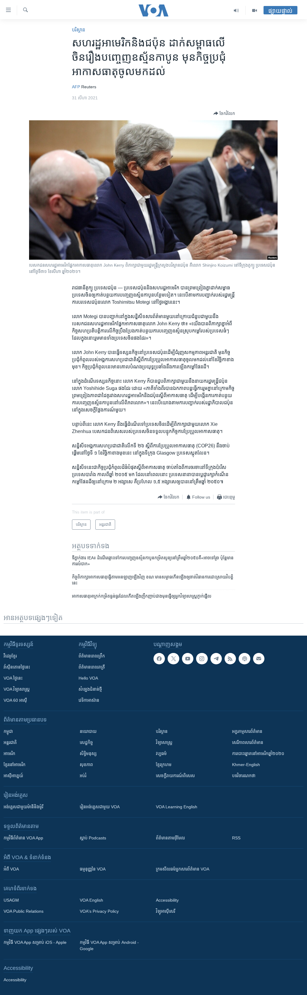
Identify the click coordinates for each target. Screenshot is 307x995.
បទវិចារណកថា (243, 775)
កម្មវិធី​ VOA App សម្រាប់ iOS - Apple (35, 942)
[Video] (255, 10)
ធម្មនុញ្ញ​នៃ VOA (93, 869)
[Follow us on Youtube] (187, 658)
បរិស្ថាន (78, 29)
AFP (76, 86)
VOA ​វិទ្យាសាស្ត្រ (17, 689)
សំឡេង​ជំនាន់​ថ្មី (90, 689)
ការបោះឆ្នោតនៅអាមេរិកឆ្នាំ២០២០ (258, 753)
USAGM (11, 900)
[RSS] (230, 658)
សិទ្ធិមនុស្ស (88, 753)
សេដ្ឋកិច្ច (86, 742)
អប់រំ (83, 775)
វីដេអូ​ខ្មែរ (10, 656)
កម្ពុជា (8, 731)
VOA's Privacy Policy (99, 911)
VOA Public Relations (23, 911)
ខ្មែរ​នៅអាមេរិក (14, 764)
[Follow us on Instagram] (201, 658)
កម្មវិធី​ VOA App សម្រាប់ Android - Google (109, 945)
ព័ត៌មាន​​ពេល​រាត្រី (92, 667)
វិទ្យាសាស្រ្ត (164, 742)
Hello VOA (88, 678)
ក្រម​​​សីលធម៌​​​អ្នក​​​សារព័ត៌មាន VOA (182, 869)
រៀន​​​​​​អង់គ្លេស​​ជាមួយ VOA (100, 806)
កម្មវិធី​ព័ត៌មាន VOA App (23, 838)
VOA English (91, 900)
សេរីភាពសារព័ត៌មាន (247, 742)
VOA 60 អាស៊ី (15, 700)
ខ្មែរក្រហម (163, 764)
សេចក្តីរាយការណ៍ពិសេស (175, 775)
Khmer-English (246, 764)
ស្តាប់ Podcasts (93, 838)
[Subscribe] (258, 658)
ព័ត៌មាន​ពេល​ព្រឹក (92, 656)
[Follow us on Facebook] (159, 658)
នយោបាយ (88, 731)
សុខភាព (86, 764)
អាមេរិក (9, 753)
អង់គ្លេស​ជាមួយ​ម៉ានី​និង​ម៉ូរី (23, 806)
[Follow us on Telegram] (216, 658)
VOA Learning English (176, 806)
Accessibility (167, 900)
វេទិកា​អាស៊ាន (89, 700)
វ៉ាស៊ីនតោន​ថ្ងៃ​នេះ (17, 667)
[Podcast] (244, 658)
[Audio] (236, 10)
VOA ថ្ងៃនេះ (13, 678)
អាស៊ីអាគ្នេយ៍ (13, 775)
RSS (236, 838)
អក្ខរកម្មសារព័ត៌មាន (247, 731)
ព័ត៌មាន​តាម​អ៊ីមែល (170, 838)
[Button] (224, 113)
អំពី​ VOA (11, 869)
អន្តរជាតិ (10, 742)
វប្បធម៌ (161, 753)
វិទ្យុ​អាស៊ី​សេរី (165, 911)
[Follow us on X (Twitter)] (173, 658)
